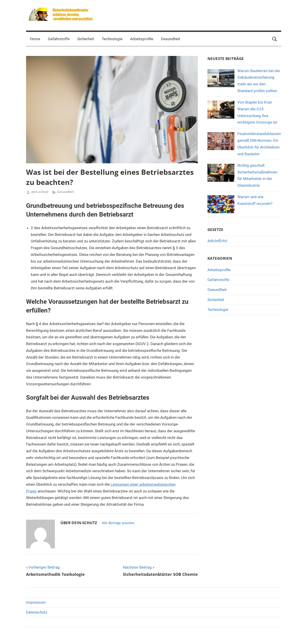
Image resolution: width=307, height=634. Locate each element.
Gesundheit (170, 39)
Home (35, 39)
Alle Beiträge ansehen (118, 523)
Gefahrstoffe (59, 39)
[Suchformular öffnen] (274, 39)
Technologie (112, 39)
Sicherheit (85, 39)
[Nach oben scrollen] (298, 625)
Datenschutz (36, 612)
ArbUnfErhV (217, 241)
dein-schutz (39, 192)
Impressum (36, 602)
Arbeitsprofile (141, 39)
